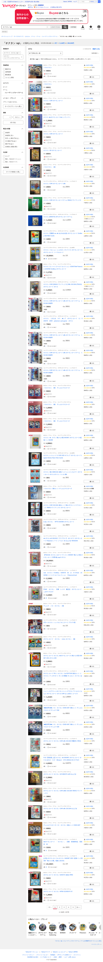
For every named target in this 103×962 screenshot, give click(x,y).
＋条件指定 (73, 27)
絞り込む (13, 122)
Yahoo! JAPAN (67, 1)
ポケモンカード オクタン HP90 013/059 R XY (58, 891)
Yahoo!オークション (32, 952)
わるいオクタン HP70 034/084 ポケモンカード (58, 522)
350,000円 (70, 43)
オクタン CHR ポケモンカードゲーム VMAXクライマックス (62, 200)
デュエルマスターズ (62, 705)
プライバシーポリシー (28, 955)
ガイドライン (77, 955)
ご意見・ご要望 (57, 957)
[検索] (99, 1)
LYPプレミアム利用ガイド (64, 955)
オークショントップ (7, 36)
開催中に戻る (96, 49)
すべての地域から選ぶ (13, 172)
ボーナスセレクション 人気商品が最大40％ (49, 7)
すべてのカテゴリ (19, 36)
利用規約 (52, 955)
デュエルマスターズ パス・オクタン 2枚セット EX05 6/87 (61, 825)
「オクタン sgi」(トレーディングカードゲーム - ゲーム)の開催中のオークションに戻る (77, 941)
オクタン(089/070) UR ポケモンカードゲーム (57, 217)
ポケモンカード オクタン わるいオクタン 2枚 (59, 639)
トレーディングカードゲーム (49, 36)
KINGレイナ (94, 1)
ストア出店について (45, 957)
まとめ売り (72, 231)
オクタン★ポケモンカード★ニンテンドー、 (57, 117)
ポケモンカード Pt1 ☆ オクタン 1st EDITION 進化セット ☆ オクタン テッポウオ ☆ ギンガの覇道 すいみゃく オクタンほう (62, 676)
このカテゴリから (55, 27)
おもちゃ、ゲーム (30, 36)
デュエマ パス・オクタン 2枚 (53, 606)
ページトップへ (95, 944)
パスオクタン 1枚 (49, 167)
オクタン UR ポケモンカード (52, 150)
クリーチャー (72, 705)
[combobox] (26, 27)
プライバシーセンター (42, 955)
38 (46, 258)
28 (46, 598)
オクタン (4, 31)
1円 (56, 43)
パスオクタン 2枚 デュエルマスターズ (56, 388)
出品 (93, 77)
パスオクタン (47, 67)
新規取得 (41, 5)
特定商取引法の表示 (32, 957)
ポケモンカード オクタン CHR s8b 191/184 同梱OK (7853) (62, 741)
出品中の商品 (89, 65)
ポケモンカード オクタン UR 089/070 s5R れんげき (59, 774)
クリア (47, 27)
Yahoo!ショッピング (59, 952)
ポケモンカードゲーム (63, 181)
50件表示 (94, 53)
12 (46, 850)
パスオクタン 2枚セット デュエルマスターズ (57, 488)
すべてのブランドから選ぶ (13, 106)
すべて (5, 87)
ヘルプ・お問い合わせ (70, 957)
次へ (78, 907)
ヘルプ (75, 1)
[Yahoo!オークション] (14, 5)
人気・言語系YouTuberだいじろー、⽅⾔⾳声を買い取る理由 (21, 1)
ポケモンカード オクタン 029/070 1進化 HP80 (58, 875)
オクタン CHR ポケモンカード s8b (54, 183)
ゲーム (38, 36)
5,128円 (62, 43)
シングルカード (73, 181)
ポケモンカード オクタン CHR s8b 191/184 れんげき (60, 808)
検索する (65, 27)
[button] (13, 65)
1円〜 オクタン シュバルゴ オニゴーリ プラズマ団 (59, 622)
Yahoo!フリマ (45, 952)
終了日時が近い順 (34, 53)
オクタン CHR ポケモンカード (53, 100)
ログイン (30, 7)
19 (46, 867)
